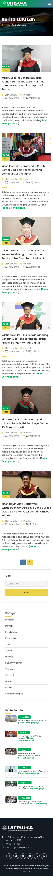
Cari (26, 592)
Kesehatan (11, 638)
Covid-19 (10, 675)
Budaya (9, 687)
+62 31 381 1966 (13, 843)
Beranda (6, 25)
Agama (9, 650)
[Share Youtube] (30, 856)
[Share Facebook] (9, 856)
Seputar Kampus (14, 693)
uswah (11, 94)
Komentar (12, 97)
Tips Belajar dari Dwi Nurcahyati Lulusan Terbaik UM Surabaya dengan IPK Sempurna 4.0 (25, 423)
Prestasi (27, 94)
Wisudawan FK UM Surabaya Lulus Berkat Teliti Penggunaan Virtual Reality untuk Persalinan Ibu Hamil (23, 254)
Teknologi (10, 669)
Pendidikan (11, 632)
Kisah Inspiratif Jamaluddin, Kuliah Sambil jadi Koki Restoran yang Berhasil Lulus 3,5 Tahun (23, 169)
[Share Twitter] (16, 856)
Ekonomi (9, 656)
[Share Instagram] (23, 856)
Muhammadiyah (13, 662)
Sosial (8, 644)
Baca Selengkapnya (14, 207)
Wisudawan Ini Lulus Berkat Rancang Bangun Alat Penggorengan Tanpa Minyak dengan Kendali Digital (25, 338)
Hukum (8, 681)
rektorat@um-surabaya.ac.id (20, 847)
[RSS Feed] (44, 856)
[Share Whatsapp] (37, 856)
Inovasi (27, 263)
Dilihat (33, 97)
